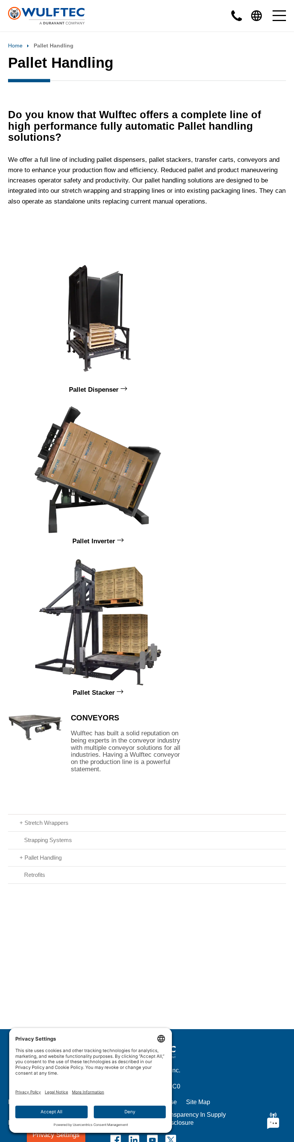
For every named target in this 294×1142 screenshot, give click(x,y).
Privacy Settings (56, 1135)
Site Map (198, 1101)
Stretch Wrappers (46, 822)
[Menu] (279, 15)
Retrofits (34, 875)
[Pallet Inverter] (98, 469)
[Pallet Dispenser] (98, 317)
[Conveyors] (35, 741)
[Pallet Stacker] (98, 620)
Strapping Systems (48, 840)
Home (15, 45)
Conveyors (95, 718)
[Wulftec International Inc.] (46, 15)
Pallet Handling (43, 857)
